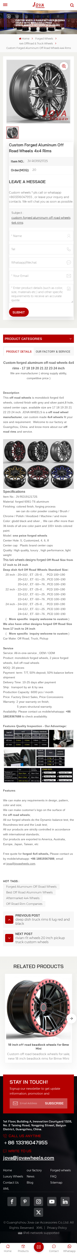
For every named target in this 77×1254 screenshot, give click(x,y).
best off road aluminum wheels (29, 892)
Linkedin (65, 1201)
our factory (34, 1170)
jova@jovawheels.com (28, 1158)
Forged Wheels (44, 38)
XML (6, 1189)
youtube (51, 1201)
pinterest (25, 1201)
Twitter (38, 1212)
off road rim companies (24, 904)
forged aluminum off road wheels (31, 887)
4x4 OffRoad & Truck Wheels (36, 43)
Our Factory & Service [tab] (53, 351)
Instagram (38, 1201)
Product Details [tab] (19, 351)
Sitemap (56, 1182)
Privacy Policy (57, 1228)
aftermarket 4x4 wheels (22, 898)
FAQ (53, 1176)
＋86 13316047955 (25, 1142)
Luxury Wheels (13, 1176)
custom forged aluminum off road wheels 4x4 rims (40, 220)
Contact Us (10, 1182)
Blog (30, 1182)
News (30, 1176)
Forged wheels (60, 1170)
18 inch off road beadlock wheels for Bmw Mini (38, 1046)
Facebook (12, 1201)
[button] (71, 1018)
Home (25, 38)
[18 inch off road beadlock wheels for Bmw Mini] (38, 1007)
